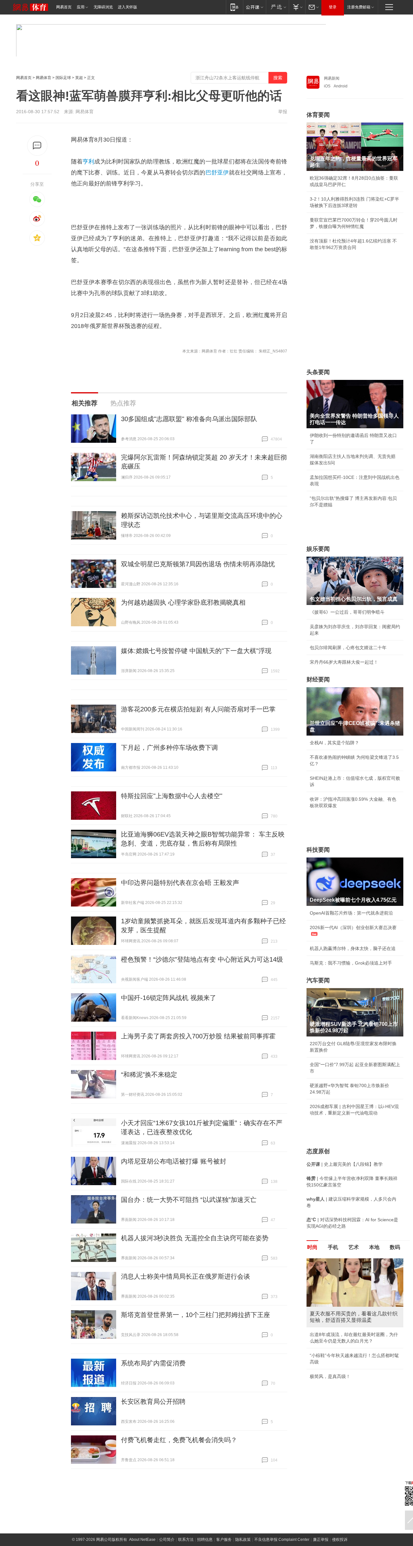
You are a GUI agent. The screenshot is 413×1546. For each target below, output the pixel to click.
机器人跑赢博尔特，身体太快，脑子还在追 (353, 948)
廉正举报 (320, 1539)
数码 (395, 1247)
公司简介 (167, 1539)
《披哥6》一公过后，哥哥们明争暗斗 (347, 612)
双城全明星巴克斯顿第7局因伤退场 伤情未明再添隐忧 (198, 564)
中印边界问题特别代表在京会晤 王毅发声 (180, 882)
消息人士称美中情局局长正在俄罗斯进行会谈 (185, 1276)
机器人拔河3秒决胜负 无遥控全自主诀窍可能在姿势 (194, 1238)
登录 (333, 7)
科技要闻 (318, 850)
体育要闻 (318, 115)
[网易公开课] (254, 7)
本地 (374, 1247)
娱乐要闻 (318, 549)
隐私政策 (243, 1539)
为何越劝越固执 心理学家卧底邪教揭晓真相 (183, 602)
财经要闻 (318, 679)
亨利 (88, 161)
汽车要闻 (318, 980)
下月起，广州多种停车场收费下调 (169, 747)
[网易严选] (277, 7)
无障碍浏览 (103, 7)
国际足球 (63, 77)
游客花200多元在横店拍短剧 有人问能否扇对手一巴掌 (198, 709)
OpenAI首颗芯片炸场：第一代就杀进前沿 (351, 913)
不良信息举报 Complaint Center (281, 1539)
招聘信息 (205, 1539)
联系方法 (186, 1539)
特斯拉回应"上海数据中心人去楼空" (171, 795)
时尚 (312, 1247)
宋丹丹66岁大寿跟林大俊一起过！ (344, 662)
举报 (282, 111)
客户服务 (224, 1539)
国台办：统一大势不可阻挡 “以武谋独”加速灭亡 (189, 1199)
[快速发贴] (37, 145)
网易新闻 (331, 78)
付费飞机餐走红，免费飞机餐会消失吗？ (179, 1439)
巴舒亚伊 (217, 172)
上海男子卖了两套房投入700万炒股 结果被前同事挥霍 (198, 1036)
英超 (79, 77)
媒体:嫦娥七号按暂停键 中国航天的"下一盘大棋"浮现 (196, 650)
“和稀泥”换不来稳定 (149, 1074)
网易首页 (64, 7)
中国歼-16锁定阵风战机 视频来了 (168, 997)
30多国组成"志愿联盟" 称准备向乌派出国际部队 (189, 418)
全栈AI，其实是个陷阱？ (334, 742)
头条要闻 (318, 372)
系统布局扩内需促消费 (153, 1363)
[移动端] (234, 7)
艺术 (353, 1247)
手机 (333, 1247)
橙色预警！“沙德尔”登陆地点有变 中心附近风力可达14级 (202, 959)
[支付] (297, 7)
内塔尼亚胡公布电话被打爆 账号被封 (173, 1161)
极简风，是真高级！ (330, 1376)
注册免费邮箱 (358, 7)
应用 (81, 7)
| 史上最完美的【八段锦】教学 (345, 1164)
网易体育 (43, 77)
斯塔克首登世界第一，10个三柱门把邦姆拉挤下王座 (195, 1314)
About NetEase (142, 1539)
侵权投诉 (340, 1539)
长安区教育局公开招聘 (153, 1401)
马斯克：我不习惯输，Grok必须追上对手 (351, 963)
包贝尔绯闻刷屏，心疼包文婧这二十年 (348, 647)
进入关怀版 (127, 7)
